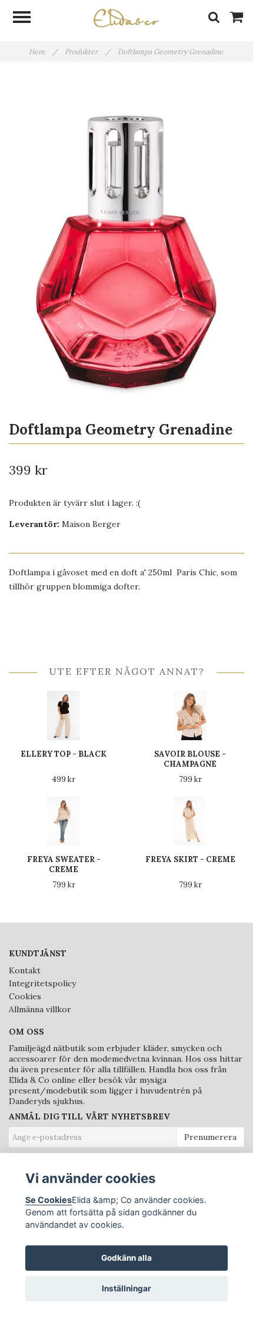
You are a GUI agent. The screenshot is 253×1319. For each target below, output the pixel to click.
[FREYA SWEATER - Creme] (63, 821)
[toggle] (27, 18)
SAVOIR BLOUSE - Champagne (190, 759)
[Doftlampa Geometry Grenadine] (126, 238)
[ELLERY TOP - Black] (63, 715)
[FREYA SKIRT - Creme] (190, 821)
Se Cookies (48, 1200)
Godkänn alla (126, 1257)
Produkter (87, 51)
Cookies (25, 996)
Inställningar (126, 1288)
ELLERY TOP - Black (63, 754)
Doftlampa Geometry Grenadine (171, 51)
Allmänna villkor (40, 1009)
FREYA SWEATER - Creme (64, 864)
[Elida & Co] (126, 17)
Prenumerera (210, 1137)
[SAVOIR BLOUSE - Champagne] (190, 715)
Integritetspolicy (42, 983)
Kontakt (25, 970)
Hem (43, 51)
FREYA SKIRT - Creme (190, 859)
